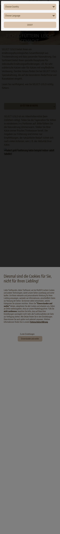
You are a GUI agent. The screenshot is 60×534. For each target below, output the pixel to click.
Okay (30, 24)
